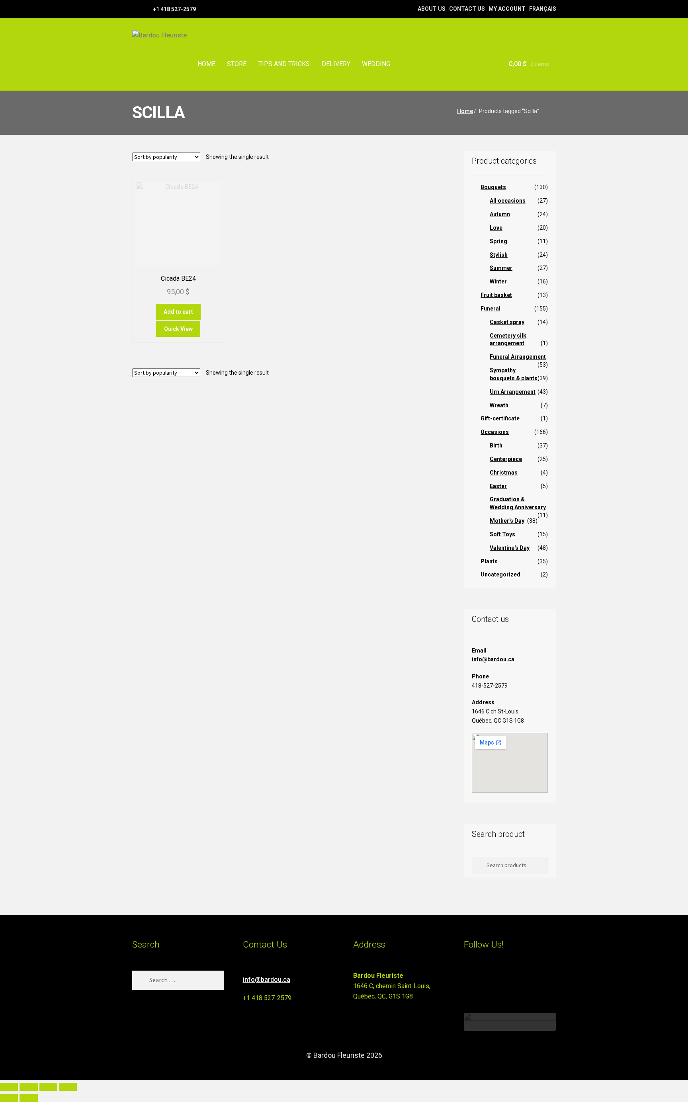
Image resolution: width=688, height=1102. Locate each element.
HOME (206, 64)
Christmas (504, 472)
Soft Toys (502, 534)
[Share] (48, 1087)
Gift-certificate (500, 418)
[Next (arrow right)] (28, 1098)
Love (496, 228)
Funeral (490, 308)
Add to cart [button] (178, 312)
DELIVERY (336, 64)
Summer (501, 268)
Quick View (178, 329)
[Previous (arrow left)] (9, 1098)
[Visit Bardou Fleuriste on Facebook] (484, 979)
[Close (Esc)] (68, 1087)
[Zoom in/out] (9, 1087)
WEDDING (376, 64)
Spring (498, 241)
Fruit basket (496, 295)
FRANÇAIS (542, 9)
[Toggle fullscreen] (28, 1087)
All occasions (508, 200)
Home (465, 111)
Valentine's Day (510, 548)
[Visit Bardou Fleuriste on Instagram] (469, 979)
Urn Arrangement (513, 392)
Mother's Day (507, 521)
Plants (489, 561)
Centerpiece (506, 459)
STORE (236, 64)
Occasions (495, 432)
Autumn (500, 214)
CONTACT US (467, 9)
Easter (498, 486)
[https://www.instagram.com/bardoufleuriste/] (146, 9)
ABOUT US (432, 9)
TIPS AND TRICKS (284, 64)
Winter (498, 281)
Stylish (499, 255)
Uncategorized (500, 574)
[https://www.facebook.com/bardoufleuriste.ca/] (136, 9)
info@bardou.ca (493, 659)
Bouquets (493, 187)
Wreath (499, 405)
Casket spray (507, 322)
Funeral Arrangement (518, 357)
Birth (496, 445)
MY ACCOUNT (507, 9)
